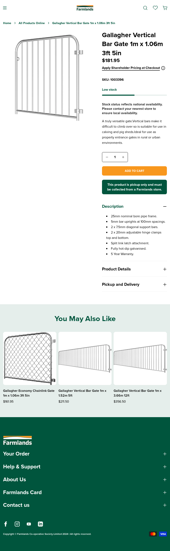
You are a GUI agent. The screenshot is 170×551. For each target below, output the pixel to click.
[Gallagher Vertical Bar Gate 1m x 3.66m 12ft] (140, 358)
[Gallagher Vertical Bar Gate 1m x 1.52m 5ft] (85, 358)
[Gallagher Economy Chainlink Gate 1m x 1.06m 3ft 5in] (29, 358)
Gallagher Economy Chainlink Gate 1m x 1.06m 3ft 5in (29, 393)
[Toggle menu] (5, 7)
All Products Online (32, 23)
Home (7, 23)
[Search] (145, 8)
